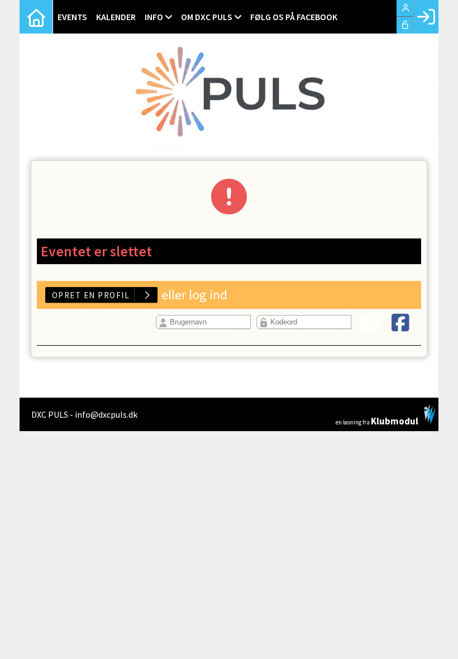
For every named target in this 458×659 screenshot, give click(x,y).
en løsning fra (377, 420)
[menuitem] (36, 17)
